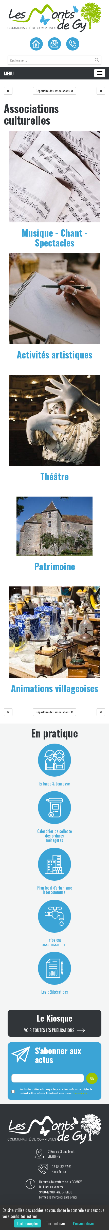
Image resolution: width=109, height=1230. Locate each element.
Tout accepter (27, 1223)
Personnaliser (83, 1223)
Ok (92, 1078)
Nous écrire (59, 1171)
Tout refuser (55, 1223)
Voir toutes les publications (49, 1030)
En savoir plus (80, 1093)
